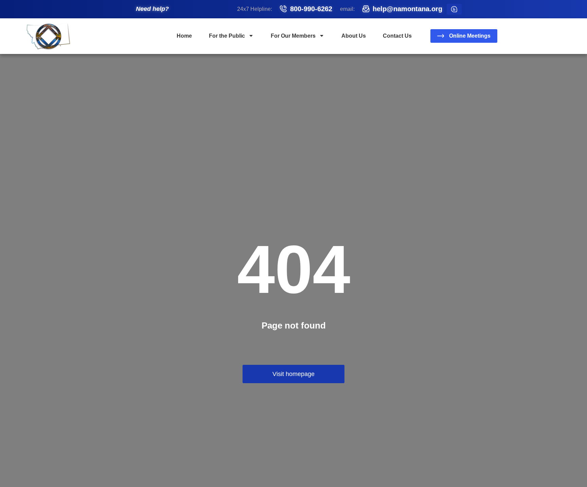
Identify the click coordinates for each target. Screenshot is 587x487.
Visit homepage (293, 374)
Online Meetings (470, 36)
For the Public (227, 36)
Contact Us (397, 36)
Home (184, 36)
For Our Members (293, 36)
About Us (353, 36)
